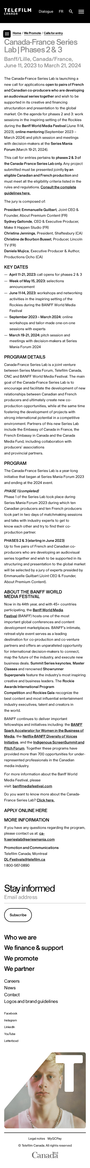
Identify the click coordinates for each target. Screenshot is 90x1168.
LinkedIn (9, 1027)
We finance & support (33, 948)
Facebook (10, 1013)
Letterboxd (11, 1041)
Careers (11, 981)
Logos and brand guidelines (31, 1001)
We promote (21, 959)
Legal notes (36, 1139)
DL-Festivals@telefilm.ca (24, 859)
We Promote (32, 33)
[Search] (71, 11)
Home (17, 33)
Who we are (20, 938)
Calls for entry (53, 33)
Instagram (10, 1020)
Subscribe (18, 915)
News (9, 987)
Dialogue (46, 11)
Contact (11, 994)
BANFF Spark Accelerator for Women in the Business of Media (44, 730)
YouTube (9, 1034)
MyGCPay (55, 1139)
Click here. (45, 800)
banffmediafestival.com (32, 786)
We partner (19, 969)
